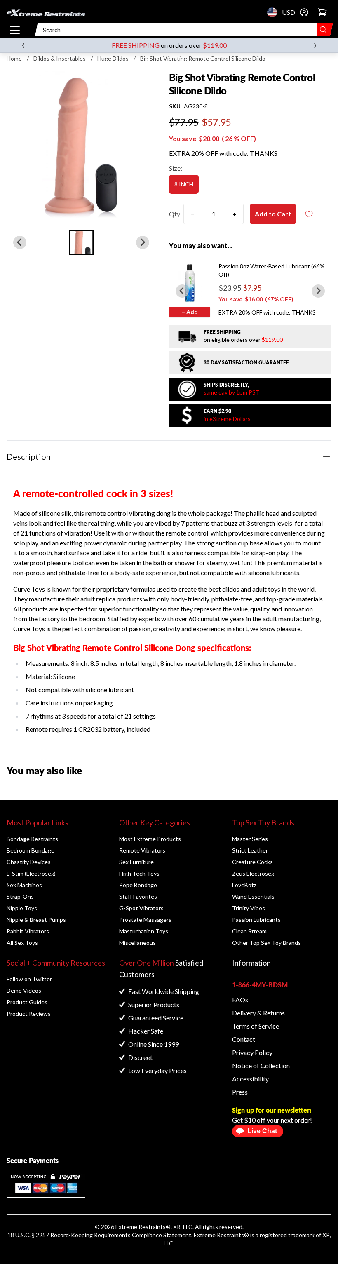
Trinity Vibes (248, 908)
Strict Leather (250, 850)
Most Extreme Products (150, 838)
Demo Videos (24, 990)
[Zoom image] (81, 145)
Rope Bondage (138, 884)
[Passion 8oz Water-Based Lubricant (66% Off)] (189, 282)
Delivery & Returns (258, 1013)
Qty (174, 214)
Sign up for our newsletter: (271, 1110)
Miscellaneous (137, 942)
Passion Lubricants (256, 919)
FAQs (240, 999)
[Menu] (15, 29)
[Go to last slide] (182, 291)
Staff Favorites (138, 896)
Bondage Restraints (32, 838)
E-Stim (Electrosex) (31, 873)
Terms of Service (255, 1026)
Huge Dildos (113, 58)
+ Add (189, 311)
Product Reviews (29, 1013)
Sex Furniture (136, 861)
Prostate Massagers (145, 919)
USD (274, 12)
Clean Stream (249, 931)
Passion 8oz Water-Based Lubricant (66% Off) (271, 270)
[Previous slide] (19, 242)
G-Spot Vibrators (141, 908)
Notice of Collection (261, 1065)
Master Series (250, 838)
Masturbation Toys (143, 931)
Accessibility (250, 1079)
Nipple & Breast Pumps (36, 919)
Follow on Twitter (29, 978)
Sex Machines (24, 884)
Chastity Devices (29, 861)
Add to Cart (273, 214)
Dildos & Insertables (59, 58)
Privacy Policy (252, 1052)
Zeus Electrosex (253, 873)
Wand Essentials (253, 896)
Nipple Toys (22, 908)
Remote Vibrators (142, 850)
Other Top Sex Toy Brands (266, 942)
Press (240, 1092)
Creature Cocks (252, 861)
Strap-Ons (20, 896)
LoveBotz (244, 884)
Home (14, 58)
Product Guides (27, 1002)
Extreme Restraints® (221, 1234)
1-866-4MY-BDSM (260, 985)
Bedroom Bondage (30, 850)
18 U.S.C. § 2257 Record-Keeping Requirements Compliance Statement (99, 1234)
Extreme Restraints (140, 1226)
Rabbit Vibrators (28, 931)
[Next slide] (142, 242)
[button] (81, 242)
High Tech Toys (139, 873)
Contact (243, 1039)
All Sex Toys (22, 942)
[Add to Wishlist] (309, 214)
